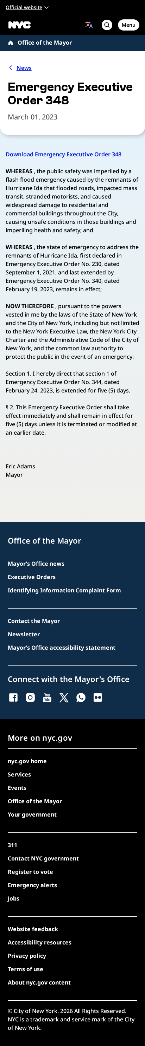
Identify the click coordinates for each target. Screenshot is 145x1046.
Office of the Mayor (45, 42)
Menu (128, 24)
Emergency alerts (32, 885)
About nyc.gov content (39, 982)
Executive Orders (32, 577)
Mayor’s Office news (36, 563)
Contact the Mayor (34, 621)
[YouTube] (47, 697)
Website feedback (33, 929)
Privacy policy (27, 956)
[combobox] (89, 25)
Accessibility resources (39, 942)
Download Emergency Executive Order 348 (63, 154)
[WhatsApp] (81, 697)
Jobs (13, 898)
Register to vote (30, 872)
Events (17, 788)
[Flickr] (97, 697)
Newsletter (24, 634)
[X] (64, 697)
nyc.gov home (27, 761)
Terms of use (25, 969)
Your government (32, 814)
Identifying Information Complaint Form (64, 590)
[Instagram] (30, 697)
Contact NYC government (43, 858)
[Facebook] (13, 697)
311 (12, 845)
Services (19, 774)
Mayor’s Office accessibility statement (61, 647)
